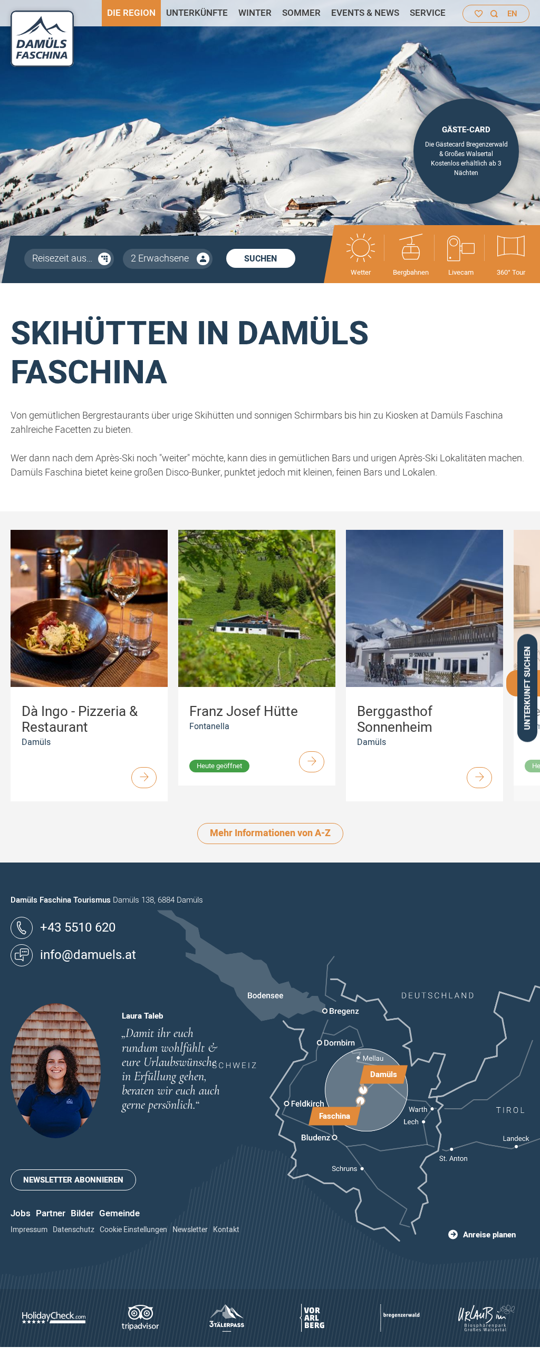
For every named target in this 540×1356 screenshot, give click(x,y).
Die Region (131, 13)
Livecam (461, 272)
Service (428, 13)
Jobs (21, 1213)
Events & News (365, 13)
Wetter (361, 272)
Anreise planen (489, 1234)
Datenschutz (73, 1229)
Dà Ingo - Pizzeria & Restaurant (80, 720)
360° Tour (511, 272)
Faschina (334, 1116)
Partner (50, 1213)
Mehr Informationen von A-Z (270, 833)
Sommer (301, 13)
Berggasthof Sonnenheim (394, 720)
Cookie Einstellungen (133, 1229)
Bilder (82, 1213)
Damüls (383, 1074)
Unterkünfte (197, 13)
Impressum (29, 1229)
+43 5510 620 (77, 927)
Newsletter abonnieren (73, 1180)
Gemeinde (119, 1213)
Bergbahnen (411, 272)
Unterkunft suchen (527, 688)
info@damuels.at (88, 955)
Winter (255, 13)
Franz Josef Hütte (243, 712)
